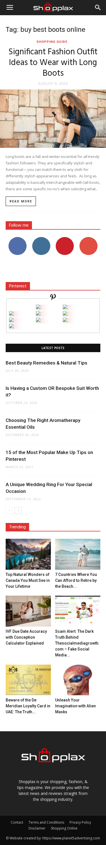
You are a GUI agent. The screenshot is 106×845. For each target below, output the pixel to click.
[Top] (11, 326)
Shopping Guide (51, 42)
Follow (41, 239)
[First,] (11, 314)
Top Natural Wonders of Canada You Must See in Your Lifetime (28, 580)
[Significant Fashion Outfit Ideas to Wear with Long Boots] (53, 119)
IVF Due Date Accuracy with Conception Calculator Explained (26, 637)
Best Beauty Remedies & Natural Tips (46, 363)
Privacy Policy (80, 822)
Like (17, 239)
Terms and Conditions (46, 822)
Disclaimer (37, 828)
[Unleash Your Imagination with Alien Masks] (77, 679)
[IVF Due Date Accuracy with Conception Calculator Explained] (28, 611)
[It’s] (11, 320)
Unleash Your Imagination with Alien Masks (75, 706)
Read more (21, 201)
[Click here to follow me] (53, 298)
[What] (38, 307)
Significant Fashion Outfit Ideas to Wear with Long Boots (53, 62)
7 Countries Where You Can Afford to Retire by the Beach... (76, 580)
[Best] (65, 320)
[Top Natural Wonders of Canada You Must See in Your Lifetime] (28, 554)
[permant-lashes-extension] (38, 320)
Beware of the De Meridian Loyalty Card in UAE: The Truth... (28, 706)
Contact (17, 822)
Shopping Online (64, 828)
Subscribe (88, 239)
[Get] (65, 307)
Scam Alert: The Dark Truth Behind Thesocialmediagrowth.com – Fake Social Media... (77, 643)
